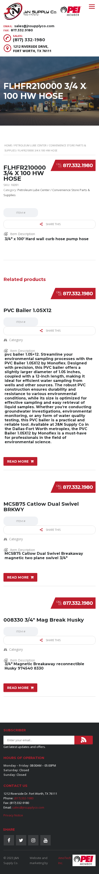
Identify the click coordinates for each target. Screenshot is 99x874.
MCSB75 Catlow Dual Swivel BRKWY (41, 507)
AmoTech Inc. (64, 860)
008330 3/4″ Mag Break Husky (43, 620)
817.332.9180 (22, 30)
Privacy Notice (13, 815)
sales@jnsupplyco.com (34, 26)
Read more (18, 461)
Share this (53, 224)
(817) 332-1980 (29, 39)
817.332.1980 (78, 165)
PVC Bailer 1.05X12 (27, 310)
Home (8, 145)
